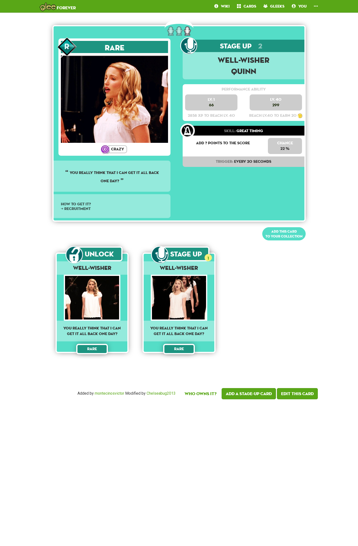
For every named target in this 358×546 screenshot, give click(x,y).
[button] (315, 6)
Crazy (117, 149)
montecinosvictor (109, 393)
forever (58, 6)
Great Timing (243, 130)
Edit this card (297, 393)
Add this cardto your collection (283, 233)
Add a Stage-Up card (249, 393)
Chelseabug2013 (161, 393)
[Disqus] (179, 471)
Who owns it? (201, 393)
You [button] (301, 6)
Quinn (243, 71)
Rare (114, 47)
